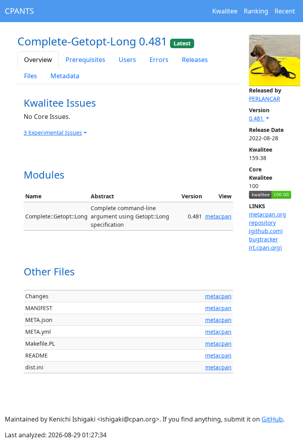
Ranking (256, 11)
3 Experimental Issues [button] (53, 132)
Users (127, 59)
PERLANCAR (264, 98)
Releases (195, 59)
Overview (38, 59)
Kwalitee (225, 11)
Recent (285, 11)
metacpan (218, 216)
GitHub (272, 419)
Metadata (64, 76)
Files (30, 76)
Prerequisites (85, 59)
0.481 (257, 118)
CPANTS (19, 11)
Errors (159, 59)
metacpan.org (267, 214)
